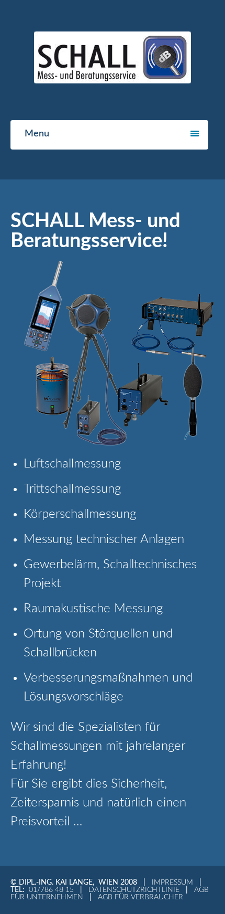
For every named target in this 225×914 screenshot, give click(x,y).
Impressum (172, 882)
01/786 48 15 (51, 890)
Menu (37, 134)
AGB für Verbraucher (140, 897)
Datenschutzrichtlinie (133, 890)
